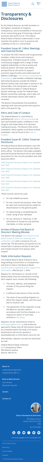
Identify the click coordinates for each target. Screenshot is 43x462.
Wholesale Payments (9, 385)
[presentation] (11, 4)
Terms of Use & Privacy (9, 443)
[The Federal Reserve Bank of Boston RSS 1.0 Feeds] (13, 433)
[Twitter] (28, 433)
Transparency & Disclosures (16, 16)
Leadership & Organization (11, 370)
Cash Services (7, 382)
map (39, 424)
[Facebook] (33, 433)
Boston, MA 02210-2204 (32, 421)
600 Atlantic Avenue (34, 419)
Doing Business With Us (10, 373)
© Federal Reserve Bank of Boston (12, 459)
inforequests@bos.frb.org (12, 324)
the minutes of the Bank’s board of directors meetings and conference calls (20, 238)
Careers (5, 392)
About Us (5, 366)
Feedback (5, 455)
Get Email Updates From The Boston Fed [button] (26, 438)
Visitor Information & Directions (28, 415)
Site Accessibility (7, 451)
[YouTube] (23, 433)
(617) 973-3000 (35, 427)
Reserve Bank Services (11, 379)
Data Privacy (5, 447)
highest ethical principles (25, 119)
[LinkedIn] (18, 433)
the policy (20, 317)
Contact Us (6, 398)
